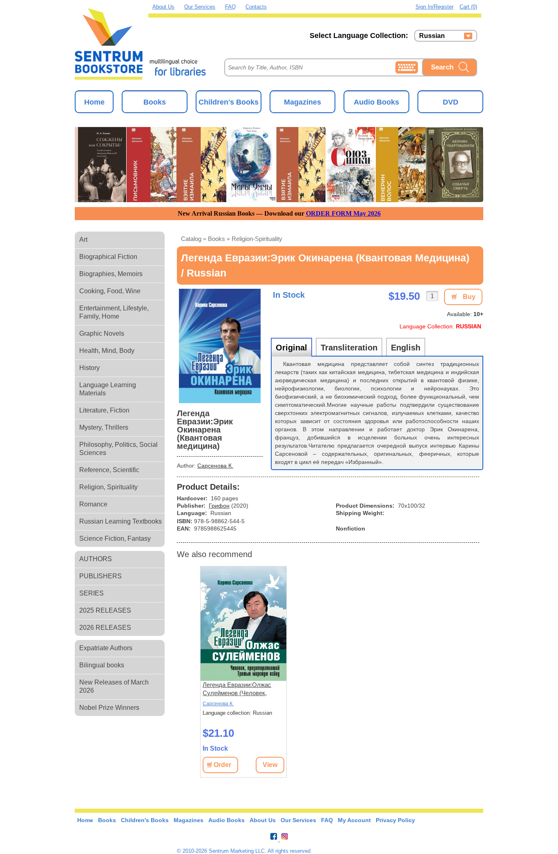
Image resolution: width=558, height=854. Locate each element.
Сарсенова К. (215, 465)
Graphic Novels (101, 333)
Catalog (191, 238)
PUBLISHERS (100, 576)
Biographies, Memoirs (111, 273)
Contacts (256, 7)
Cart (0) (468, 7)
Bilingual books (101, 665)
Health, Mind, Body (106, 350)
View (270, 764)
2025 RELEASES (105, 610)
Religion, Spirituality (108, 487)
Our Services (199, 7)
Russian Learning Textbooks (120, 521)
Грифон (219, 505)
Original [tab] (291, 347)
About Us (163, 7)
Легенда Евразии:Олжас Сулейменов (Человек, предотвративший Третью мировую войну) (239, 689)
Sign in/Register (434, 7)
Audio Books (376, 102)
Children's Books (229, 102)
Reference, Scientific (109, 469)
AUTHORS (95, 558)
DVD (450, 102)
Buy (469, 296)
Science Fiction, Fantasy (115, 538)
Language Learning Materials (107, 389)
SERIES (91, 593)
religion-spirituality (257, 238)
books (216, 238)
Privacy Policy (395, 820)
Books (154, 102)
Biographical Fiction (108, 256)
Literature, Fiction (104, 410)
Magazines (302, 102)
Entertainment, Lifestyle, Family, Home (114, 312)
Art (83, 239)
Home (94, 102)
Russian (432, 36)
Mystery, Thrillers (103, 427)
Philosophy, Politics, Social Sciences (118, 448)
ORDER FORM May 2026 (343, 213)
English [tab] (405, 347)
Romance (93, 504)
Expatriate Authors (105, 647)
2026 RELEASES (105, 627)
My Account (354, 820)
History (89, 367)
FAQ (230, 7)
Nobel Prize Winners (109, 707)
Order (222, 764)
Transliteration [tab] (349, 347)
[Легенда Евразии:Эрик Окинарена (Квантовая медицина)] (220, 346)
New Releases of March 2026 (114, 686)
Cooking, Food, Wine (110, 291)
